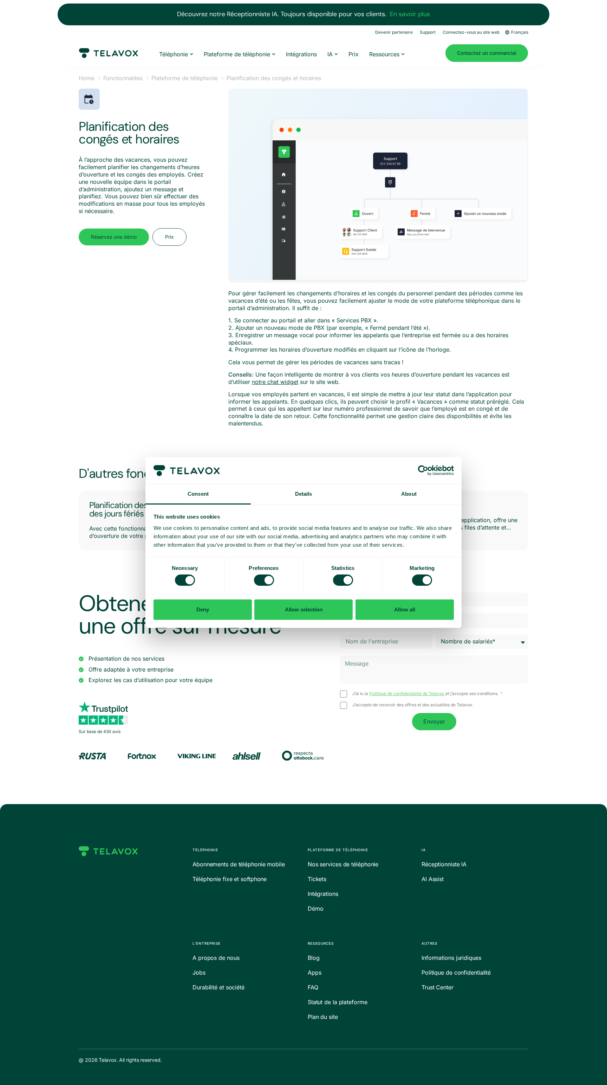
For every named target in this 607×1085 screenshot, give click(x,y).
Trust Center (437, 987)
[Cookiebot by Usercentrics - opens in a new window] (423, 470)
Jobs (198, 972)
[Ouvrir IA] (336, 54)
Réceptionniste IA (444, 864)
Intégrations (323, 893)
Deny (202, 609)
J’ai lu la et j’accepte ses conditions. (426, 694)
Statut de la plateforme (337, 1002)
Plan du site (323, 1016)
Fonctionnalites (123, 78)
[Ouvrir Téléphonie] (191, 54)
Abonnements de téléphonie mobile (238, 864)
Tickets (317, 878)
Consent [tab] (198, 494)
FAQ (313, 987)
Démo (316, 908)
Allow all (404, 609)
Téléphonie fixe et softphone (229, 878)
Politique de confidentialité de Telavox (407, 693)
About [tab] (409, 494)
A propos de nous (215, 957)
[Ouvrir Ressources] (403, 54)
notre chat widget (275, 381)
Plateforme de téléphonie (184, 78)
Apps (314, 972)
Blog (314, 957)
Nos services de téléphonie (343, 864)
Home (86, 78)
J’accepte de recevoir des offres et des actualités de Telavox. (413, 705)
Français (519, 32)
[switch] (264, 580)
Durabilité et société (218, 987)
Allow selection (303, 609)
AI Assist (433, 878)
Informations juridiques (451, 957)
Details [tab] (303, 494)
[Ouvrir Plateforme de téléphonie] (273, 54)
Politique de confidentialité (456, 972)
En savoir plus (410, 14)
